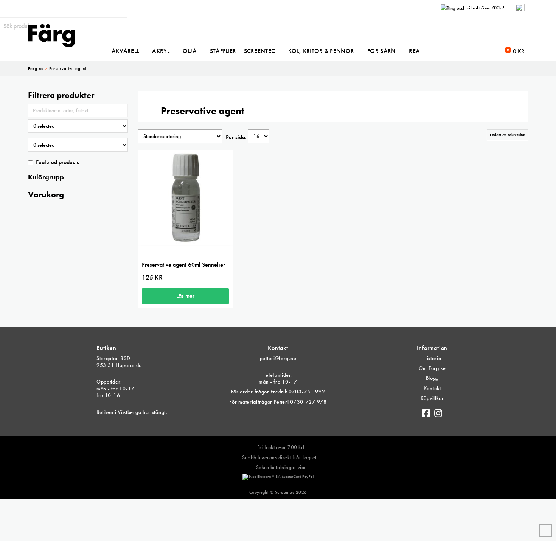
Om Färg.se (432, 368)
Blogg (432, 378)
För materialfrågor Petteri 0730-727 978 (277, 401)
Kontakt (432, 388)
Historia (432, 358)
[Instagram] (438, 411)
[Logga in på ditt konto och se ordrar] (520, 8)
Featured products (57, 162)
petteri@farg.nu (278, 358)
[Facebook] (426, 411)
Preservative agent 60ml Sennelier (183, 265)
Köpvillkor (432, 398)
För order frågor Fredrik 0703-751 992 (278, 391)
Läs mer (185, 296)
